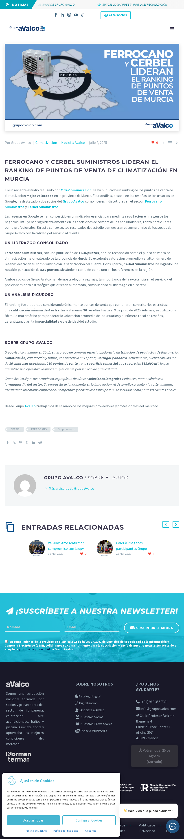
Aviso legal (91, 830)
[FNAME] (32, 627)
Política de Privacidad (65, 830)
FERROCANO (39, 429)
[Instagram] (69, 15)
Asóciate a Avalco (92, 710)
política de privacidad (34, 649)
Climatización (46, 142)
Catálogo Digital (89, 696)
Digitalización (88, 703)
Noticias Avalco (73, 142)
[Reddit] (40, 442)
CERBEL (15, 429)
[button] (165, 524)
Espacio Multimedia (93, 731)
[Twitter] (14, 442)
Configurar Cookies (89, 820)
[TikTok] (82, 15)
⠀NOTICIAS (19, 4)
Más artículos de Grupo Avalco (71, 488)
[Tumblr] (27, 442)
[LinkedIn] (62, 15)
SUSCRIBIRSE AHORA (154, 627)
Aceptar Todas (33, 820)
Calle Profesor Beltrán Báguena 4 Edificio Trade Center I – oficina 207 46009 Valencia (155, 726)
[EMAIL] (92, 627)
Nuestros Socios (91, 717)
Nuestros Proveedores (96, 724)
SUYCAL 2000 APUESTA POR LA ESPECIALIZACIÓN (127, 4)
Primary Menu (172, 28)
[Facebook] (55, 15)
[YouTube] (75, 15)
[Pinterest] (20, 442)
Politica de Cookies (36, 830)
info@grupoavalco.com (158, 708)
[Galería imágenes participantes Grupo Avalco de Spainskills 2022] (106, 548)
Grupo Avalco (66, 429)
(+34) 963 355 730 (153, 701)
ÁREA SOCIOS (118, 15)
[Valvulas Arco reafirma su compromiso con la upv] (38, 548)
